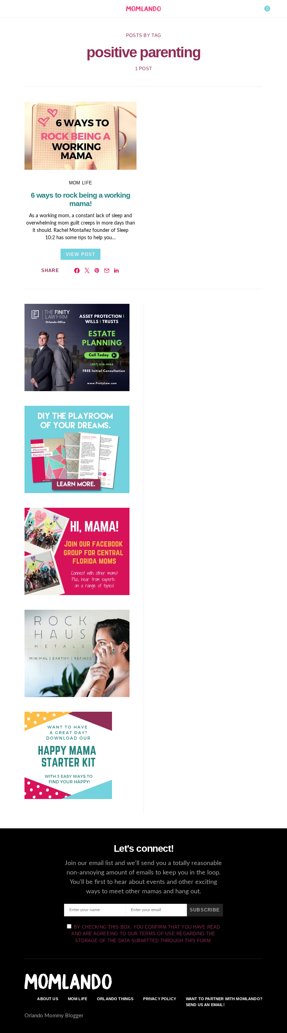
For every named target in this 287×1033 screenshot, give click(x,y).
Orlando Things (115, 999)
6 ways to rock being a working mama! (80, 199)
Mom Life (80, 182)
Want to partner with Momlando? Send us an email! (224, 1002)
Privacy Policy (159, 999)
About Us (47, 999)
